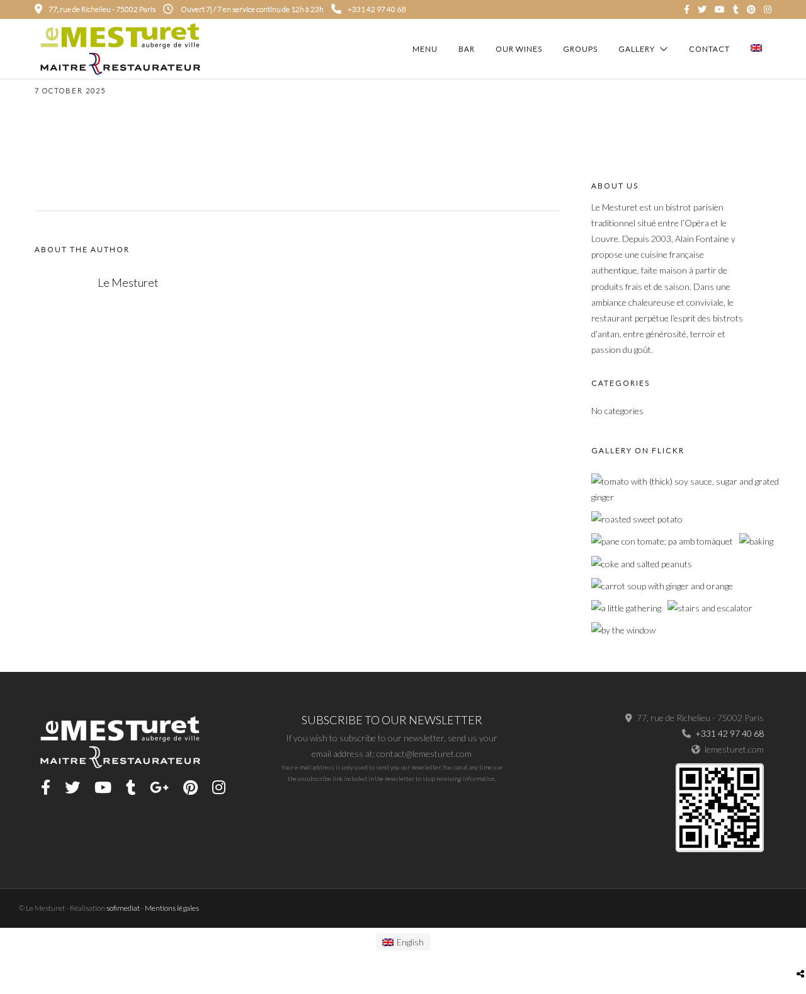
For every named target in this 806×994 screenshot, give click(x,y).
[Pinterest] (751, 9)
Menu (425, 49)
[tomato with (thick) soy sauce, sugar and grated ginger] (685, 497)
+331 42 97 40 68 (377, 9)
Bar (466, 49)
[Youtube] (720, 9)
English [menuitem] (410, 942)
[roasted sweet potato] (637, 519)
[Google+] (159, 787)
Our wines (519, 49)
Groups (580, 49)
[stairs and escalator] (709, 608)
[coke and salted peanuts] (641, 563)
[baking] (756, 541)
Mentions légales (172, 908)
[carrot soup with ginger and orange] (662, 586)
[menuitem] (403, 942)
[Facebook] (45, 787)
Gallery (636, 49)
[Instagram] (767, 9)
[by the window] (623, 630)
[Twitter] (72, 787)
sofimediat (123, 908)
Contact (709, 49)
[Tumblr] (736, 9)
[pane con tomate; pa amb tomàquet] (662, 541)
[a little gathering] (626, 608)
